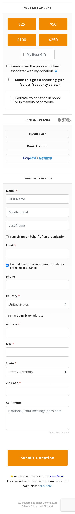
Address (12, 324)
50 (54, 24)
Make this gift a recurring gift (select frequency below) (39, 82)
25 (23, 24)
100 (22, 39)
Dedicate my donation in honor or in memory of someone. (38, 100)
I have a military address (26, 315)
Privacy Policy (29, 506)
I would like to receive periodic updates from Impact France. (37, 265)
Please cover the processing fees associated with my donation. (35, 68)
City (10, 344)
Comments (14, 402)
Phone (10, 276)
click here (46, 486)
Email (11, 245)
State (11, 363)
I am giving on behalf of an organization (38, 236)
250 (54, 39)
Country (13, 296)
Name (11, 190)
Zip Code (13, 383)
